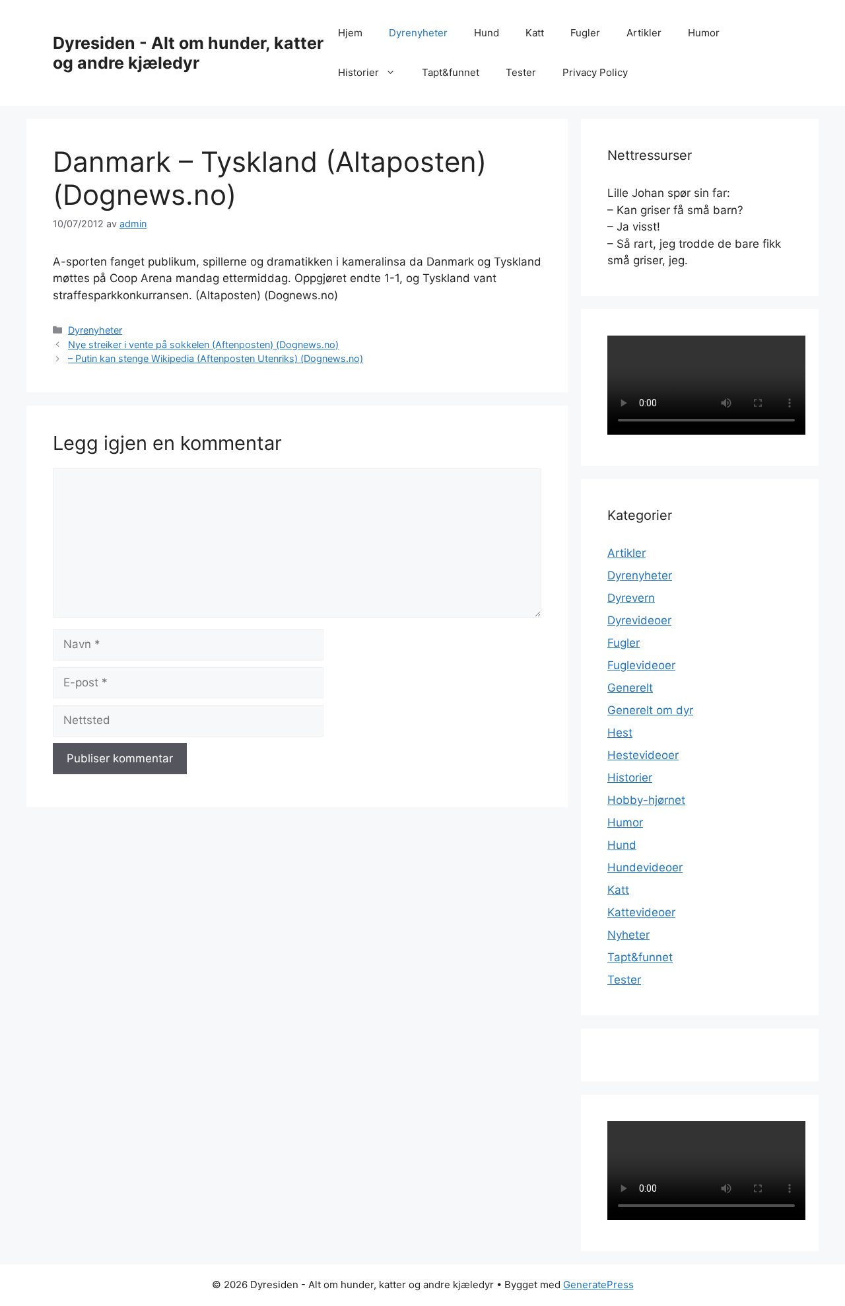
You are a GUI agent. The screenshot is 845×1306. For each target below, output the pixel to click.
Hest (619, 732)
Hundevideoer (645, 867)
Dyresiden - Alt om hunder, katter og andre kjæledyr (188, 53)
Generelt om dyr (650, 710)
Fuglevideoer (641, 665)
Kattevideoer (641, 912)
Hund (486, 32)
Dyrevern (631, 597)
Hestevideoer (643, 755)
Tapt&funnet (450, 72)
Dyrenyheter (418, 32)
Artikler (643, 32)
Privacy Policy (595, 72)
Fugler (585, 32)
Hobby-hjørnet (646, 800)
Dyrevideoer (639, 620)
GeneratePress (598, 1284)
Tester (521, 72)
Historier (358, 72)
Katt (534, 32)
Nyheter (628, 934)
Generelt (630, 687)
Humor (704, 32)
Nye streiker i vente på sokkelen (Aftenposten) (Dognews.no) (203, 344)
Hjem (350, 32)
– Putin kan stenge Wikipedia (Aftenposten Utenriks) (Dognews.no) (215, 358)
